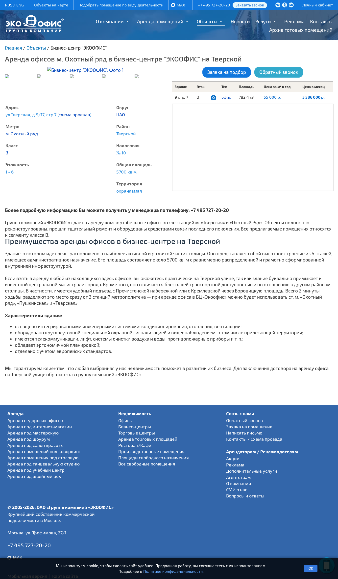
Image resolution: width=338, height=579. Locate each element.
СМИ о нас (236, 489)
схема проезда (74, 114)
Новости (240, 21)
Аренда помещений (160, 21)
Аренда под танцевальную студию (43, 463)
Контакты (321, 21)
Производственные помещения (151, 451)
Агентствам (238, 477)
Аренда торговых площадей (147, 439)
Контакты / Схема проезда (254, 439)
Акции (233, 458)
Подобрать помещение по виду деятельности (120, 4)
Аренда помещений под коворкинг (44, 451)
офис (226, 97)
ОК (311, 568)
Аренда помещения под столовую (42, 457)
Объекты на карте (51, 4)
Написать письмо (244, 432)
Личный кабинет (317, 4)
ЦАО (120, 114)
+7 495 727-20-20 (214, 4)
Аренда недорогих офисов (35, 420)
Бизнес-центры (134, 426)
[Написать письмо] (291, 5)
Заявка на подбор (226, 72)
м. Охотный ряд (21, 133)
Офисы (125, 420)
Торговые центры (136, 432)
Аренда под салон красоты (35, 445)
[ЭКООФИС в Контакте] (278, 5)
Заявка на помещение (249, 426)
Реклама (294, 21)
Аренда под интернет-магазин (39, 426)
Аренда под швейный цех (34, 476)
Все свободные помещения (146, 463)
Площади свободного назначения (153, 457)
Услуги (263, 21)
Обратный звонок (278, 72)
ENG (20, 4)
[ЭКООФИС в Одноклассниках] (284, 5)
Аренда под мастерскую (33, 432)
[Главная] (35, 30)
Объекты (207, 21)
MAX (181, 4)
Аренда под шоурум (28, 439)
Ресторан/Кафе (134, 445)
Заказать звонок (250, 5)
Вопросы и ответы (245, 495)
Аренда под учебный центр (36, 470)
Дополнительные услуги (251, 471)
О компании (110, 21)
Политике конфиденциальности (173, 571)
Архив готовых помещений (301, 30)
